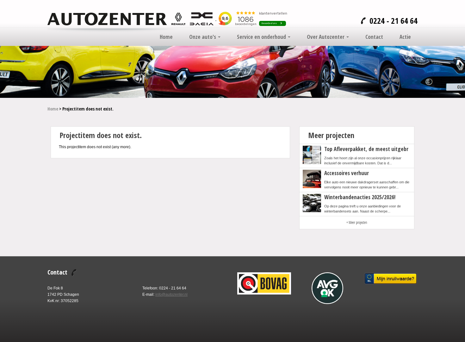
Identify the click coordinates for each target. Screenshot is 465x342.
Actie (405, 37)
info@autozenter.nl (171, 294)
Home (166, 37)
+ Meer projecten (356, 222)
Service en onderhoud (262, 37)
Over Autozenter (326, 37)
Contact (374, 37)
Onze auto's (203, 37)
